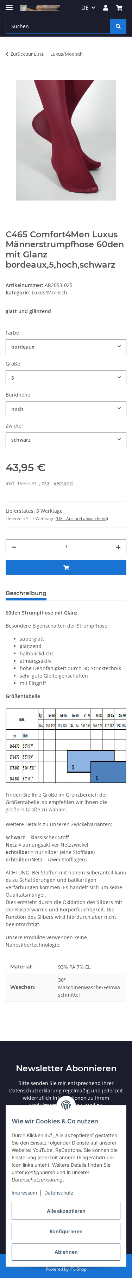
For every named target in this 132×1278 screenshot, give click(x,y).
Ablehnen (66, 1252)
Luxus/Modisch (49, 292)
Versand (63, 483)
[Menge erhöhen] (118, 547)
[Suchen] (118, 26)
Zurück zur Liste (27, 54)
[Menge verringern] (13, 547)
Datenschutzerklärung (35, 1090)
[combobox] (66, 346)
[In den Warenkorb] (11, 76)
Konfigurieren (66, 1231)
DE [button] (85, 8)
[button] (105, 8)
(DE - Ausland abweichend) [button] (82, 519)
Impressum (24, 1193)
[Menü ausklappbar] (9, 4)
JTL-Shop (78, 1269)
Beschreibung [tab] (26, 593)
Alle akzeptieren (66, 1211)
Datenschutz (59, 1193)
